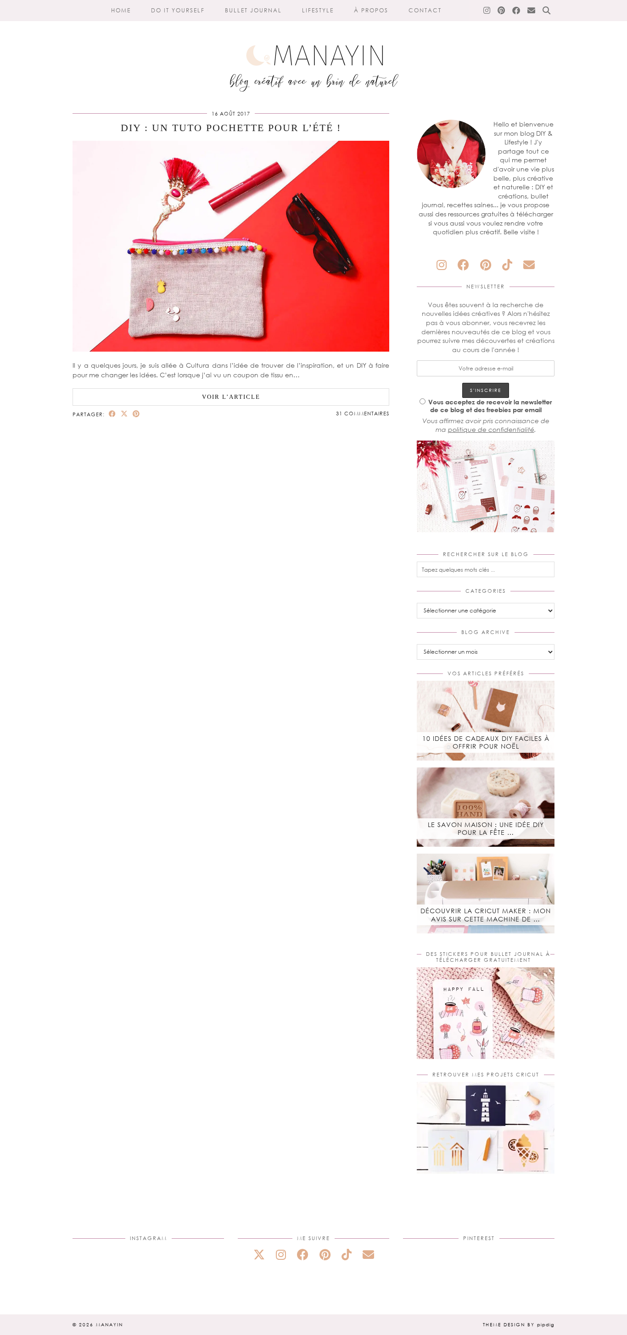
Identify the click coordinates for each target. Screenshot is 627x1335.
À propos (371, 10)
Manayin (109, 1324)
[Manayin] (313, 49)
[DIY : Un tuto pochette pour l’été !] (231, 349)
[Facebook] (516, 10)
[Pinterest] (502, 10)
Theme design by (518, 1324)
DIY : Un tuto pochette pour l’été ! (231, 127)
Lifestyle (318, 10)
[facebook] (463, 265)
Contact (425, 10)
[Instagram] (487, 10)
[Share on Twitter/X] (124, 413)
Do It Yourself (178, 10)
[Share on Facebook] (112, 413)
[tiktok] (507, 265)
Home (121, 10)
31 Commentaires (362, 413)
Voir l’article (231, 396)
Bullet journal (253, 10)
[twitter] (259, 1254)
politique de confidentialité (491, 429)
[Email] (531, 10)
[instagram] (442, 265)
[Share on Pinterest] (136, 413)
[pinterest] (485, 265)
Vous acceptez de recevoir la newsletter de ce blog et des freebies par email (490, 406)
